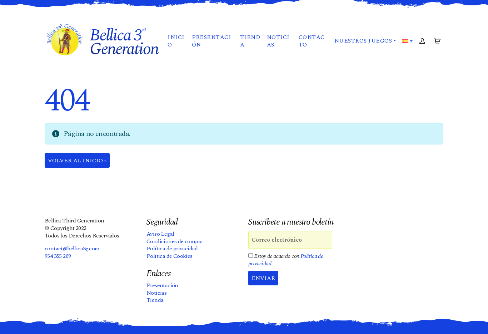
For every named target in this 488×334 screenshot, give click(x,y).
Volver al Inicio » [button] (77, 160)
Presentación (211, 41)
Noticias (278, 41)
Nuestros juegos (363, 40)
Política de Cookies (169, 256)
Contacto (312, 41)
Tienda (250, 41)
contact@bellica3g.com (72, 248)
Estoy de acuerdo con (285, 259)
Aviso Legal (160, 234)
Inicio (176, 41)
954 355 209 (58, 256)
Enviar (263, 278)
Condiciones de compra (174, 241)
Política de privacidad (172, 248)
